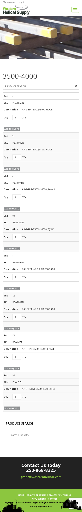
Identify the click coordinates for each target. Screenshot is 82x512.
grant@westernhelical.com (41, 477)
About (30, 495)
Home (21, 495)
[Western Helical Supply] (15, 9)
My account (9, 2)
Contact (52, 499)
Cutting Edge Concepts (41, 506)
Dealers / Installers (60, 495)
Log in (21, 2)
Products (41, 495)
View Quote (73, 2)
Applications (39, 499)
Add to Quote (11, 129)
